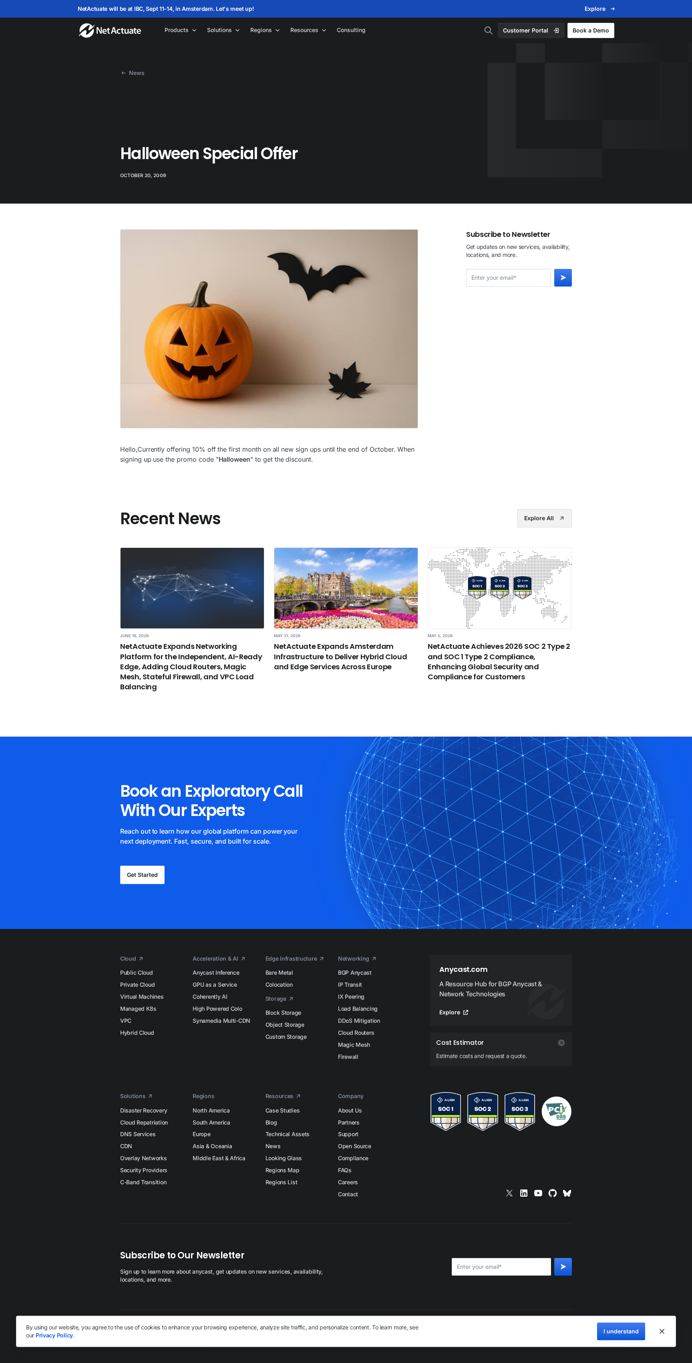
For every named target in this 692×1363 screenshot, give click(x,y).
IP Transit (350, 984)
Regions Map (283, 1170)
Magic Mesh (354, 1044)
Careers (348, 1182)
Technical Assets (288, 1134)
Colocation (279, 984)
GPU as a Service (215, 984)
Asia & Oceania (212, 1146)
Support (348, 1134)
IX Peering (351, 996)
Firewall (348, 1056)
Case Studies (283, 1110)
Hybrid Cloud (137, 1032)
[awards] (501, 1111)
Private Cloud (137, 984)
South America (211, 1122)
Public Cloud (136, 972)
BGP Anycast (355, 972)
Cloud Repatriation (144, 1122)
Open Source (354, 1146)
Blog (271, 1122)
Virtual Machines (142, 996)
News (273, 1146)
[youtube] (538, 1193)
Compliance (353, 1158)
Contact (348, 1194)
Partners (349, 1122)
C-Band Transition (143, 1182)
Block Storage (283, 1012)
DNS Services (138, 1134)
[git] (552, 1193)
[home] (111, 30)
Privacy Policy (54, 1335)
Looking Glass (284, 1158)
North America (211, 1110)
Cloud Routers (356, 1032)
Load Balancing (358, 1008)
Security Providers (143, 1170)
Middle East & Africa (219, 1158)
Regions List (282, 1182)
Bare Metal (279, 972)
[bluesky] (567, 1193)
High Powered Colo (217, 1008)
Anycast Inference (216, 972)
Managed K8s (138, 1008)
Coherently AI (210, 996)
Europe (201, 1134)
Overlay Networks (143, 1158)
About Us (350, 1110)
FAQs (345, 1170)
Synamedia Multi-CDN (221, 1020)
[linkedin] (524, 1193)
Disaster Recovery (143, 1110)
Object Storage (285, 1024)
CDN (126, 1146)
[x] (509, 1193)
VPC (125, 1020)
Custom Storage (286, 1036)
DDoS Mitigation (359, 1020)
